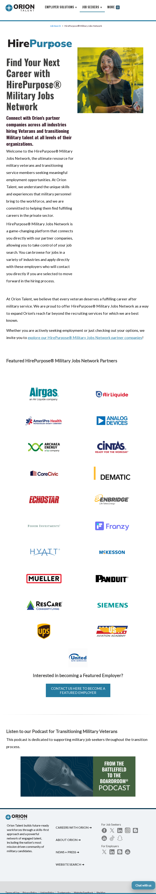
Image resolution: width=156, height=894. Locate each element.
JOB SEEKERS (92, 7)
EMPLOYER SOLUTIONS (61, 7)
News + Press (67, 852)
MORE (111, 7)
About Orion (68, 840)
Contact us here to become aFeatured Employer (78, 690)
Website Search (70, 864)
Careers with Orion (74, 827)
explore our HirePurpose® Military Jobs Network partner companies (85, 337)
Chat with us (143, 885)
